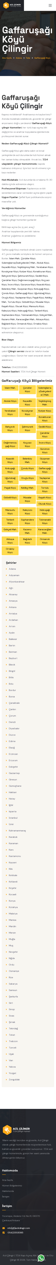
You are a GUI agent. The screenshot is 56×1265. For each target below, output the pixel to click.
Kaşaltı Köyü (8, 306)
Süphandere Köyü (11, 315)
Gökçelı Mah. (45, 315)
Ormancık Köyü (24, 323)
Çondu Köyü (8, 293)
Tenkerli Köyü (41, 310)
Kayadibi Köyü (9, 267)
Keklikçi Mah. (27, 487)
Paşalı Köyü (38, 297)
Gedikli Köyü (41, 275)
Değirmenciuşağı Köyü (29, 280)
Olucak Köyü (21, 306)
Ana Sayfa (7, 58)
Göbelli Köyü (28, 301)
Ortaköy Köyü (40, 323)
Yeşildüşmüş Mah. (26, 267)
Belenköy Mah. (9, 288)
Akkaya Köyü (42, 319)
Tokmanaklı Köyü (29, 315)
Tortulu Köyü (14, 301)
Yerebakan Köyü (44, 267)
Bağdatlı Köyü (9, 323)
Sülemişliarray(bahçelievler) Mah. (19, 262)
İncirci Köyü (14, 284)
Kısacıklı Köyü (43, 284)
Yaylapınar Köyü (23, 297)
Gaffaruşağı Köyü (42, 58)
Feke (28, 58)
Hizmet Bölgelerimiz (12, 1185)
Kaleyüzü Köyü (9, 310)
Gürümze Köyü (28, 284)
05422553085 (15, 1232)
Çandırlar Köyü (9, 280)
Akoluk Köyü (43, 262)
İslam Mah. (14, 258)
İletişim (5, 1196)
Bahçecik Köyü (9, 275)
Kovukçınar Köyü (10, 271)
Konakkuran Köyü (42, 271)
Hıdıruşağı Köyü (25, 310)
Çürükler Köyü (28, 258)
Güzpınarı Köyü (25, 288)
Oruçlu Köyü (8, 297)
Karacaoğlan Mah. (25, 319)
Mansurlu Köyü (36, 306)
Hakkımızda (8, 1191)
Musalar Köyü (42, 301)
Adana (19, 58)
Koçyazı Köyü (27, 444)
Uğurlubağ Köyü (42, 293)
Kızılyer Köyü (26, 271)
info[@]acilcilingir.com (19, 1228)
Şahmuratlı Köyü (26, 275)
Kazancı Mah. (8, 319)
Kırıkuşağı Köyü (41, 288)
